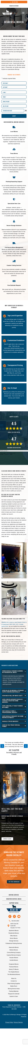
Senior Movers (14, 938)
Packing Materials (13, 991)
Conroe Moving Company (14, 952)
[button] (14, 671)
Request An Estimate (13, 994)
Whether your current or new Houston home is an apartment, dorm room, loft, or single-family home (14, 624)
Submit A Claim (14, 996)
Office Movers (13, 936)
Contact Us (14, 981)
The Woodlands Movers (13, 974)
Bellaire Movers (14, 950)
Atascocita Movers (14, 947)
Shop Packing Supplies (13, 983)
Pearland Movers (13, 967)
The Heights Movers (13, 972)
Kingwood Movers (14, 964)
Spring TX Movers (14, 969)
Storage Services (13, 941)
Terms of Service (18, 1022)
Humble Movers (14, 960)
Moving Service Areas (14, 988)
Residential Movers (14, 933)
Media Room (13, 986)
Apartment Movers (14, 930)
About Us (13, 978)
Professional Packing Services (14, 943)
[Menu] (23, 13)
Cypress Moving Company (14, 955)
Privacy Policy (9, 1022)
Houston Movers (13, 957)
